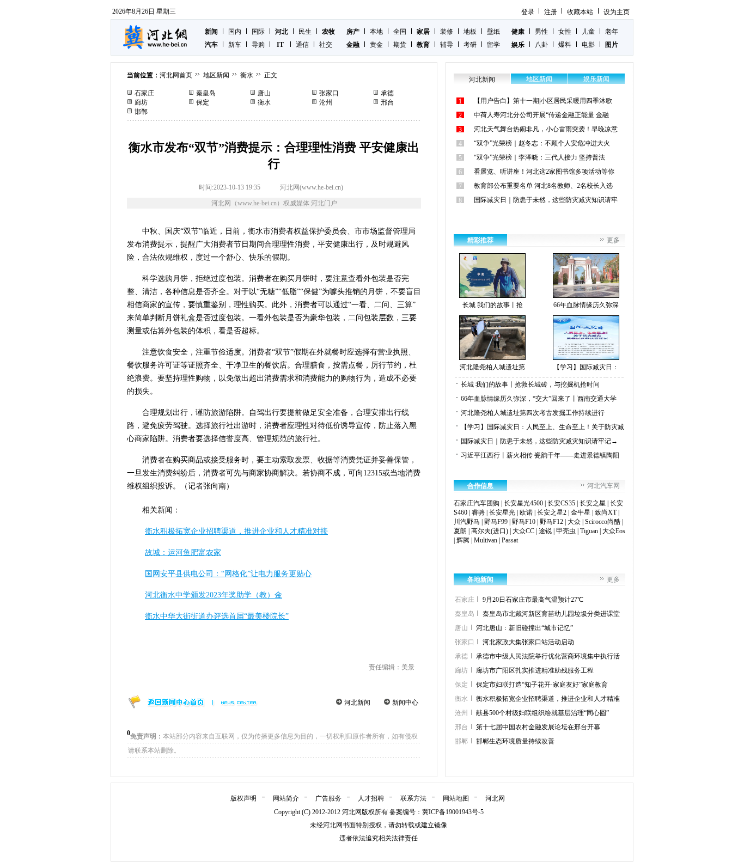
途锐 (545, 531)
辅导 (446, 44)
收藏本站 (580, 12)
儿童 (588, 31)
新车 (234, 44)
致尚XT (606, 512)
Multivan (485, 540)
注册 (550, 12)
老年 (611, 31)
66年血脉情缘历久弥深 (586, 305)
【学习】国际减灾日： (586, 367)
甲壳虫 (566, 531)
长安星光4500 (523, 503)
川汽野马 (467, 522)
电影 (588, 44)
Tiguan (589, 531)
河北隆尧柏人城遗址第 (492, 367)
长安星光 (502, 512)
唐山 (264, 93)
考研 (470, 44)
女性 (564, 31)
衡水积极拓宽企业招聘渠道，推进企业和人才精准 (548, 699)
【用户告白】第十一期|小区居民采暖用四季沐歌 (543, 101)
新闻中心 (405, 702)
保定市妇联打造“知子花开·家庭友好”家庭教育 (542, 684)
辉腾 (462, 540)
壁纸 (493, 31)
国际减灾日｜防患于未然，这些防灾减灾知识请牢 (546, 200)
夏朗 (460, 531)
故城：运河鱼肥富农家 (183, 552)
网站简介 (286, 798)
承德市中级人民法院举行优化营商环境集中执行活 (548, 656)
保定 (202, 102)
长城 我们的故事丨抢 (492, 305)
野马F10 (523, 522)
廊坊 (141, 102)
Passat (510, 540)
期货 (399, 44)
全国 (399, 31)
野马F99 (496, 522)
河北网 (495, 798)
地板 (470, 31)
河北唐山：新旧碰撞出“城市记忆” (524, 628)
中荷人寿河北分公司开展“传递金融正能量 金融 (541, 115)
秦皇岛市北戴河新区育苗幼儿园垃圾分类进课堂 (551, 614)
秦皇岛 (206, 93)
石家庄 (144, 93)
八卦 (541, 44)
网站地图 (456, 798)
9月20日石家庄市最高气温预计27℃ (533, 599)
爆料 (564, 44)
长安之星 (593, 503)
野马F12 (551, 522)
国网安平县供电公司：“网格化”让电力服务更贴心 (228, 574)
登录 (527, 12)
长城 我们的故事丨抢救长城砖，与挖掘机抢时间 (530, 384)
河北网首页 (176, 75)
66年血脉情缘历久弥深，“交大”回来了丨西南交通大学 (539, 398)
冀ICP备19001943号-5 (453, 812)
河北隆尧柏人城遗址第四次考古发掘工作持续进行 (533, 413)
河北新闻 (357, 702)
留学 (493, 44)
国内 (234, 31)
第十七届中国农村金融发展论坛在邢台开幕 (538, 727)
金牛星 (580, 512)
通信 (302, 44)
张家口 (329, 93)
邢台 (387, 102)
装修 (446, 31)
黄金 (376, 44)
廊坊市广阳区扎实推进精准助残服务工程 (535, 670)
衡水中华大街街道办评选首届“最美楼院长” (217, 616)
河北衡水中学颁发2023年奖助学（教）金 (213, 595)
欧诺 (526, 512)
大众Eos (613, 531)
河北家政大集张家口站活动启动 (528, 642)
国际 (258, 31)
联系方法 (413, 798)
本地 (376, 31)
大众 (574, 522)
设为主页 (616, 12)
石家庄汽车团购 (476, 503)
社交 (325, 44)
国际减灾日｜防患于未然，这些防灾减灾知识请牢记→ (539, 441)
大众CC (523, 531)
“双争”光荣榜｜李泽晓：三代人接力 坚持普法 (539, 157)
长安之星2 (551, 512)
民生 (305, 31)
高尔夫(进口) (489, 531)
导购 (258, 44)
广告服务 (328, 798)
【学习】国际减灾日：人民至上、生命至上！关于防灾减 (542, 427)
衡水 (246, 75)
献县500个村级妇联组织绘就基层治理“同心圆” (542, 713)
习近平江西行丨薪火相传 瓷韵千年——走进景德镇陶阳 (540, 455)
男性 (541, 31)
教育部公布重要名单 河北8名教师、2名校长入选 (543, 186)
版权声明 (243, 798)
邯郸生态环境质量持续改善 (515, 741)
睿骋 (478, 512)
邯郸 (141, 111)
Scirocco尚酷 (602, 522)
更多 (613, 240)
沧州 (325, 102)
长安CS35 (561, 503)
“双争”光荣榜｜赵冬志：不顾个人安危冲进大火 (542, 143)
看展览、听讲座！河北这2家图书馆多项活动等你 (544, 171)
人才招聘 (371, 798)
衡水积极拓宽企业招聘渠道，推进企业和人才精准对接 (236, 531)
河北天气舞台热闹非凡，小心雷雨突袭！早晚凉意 (546, 129)
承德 (387, 93)
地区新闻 (216, 75)
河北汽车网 (603, 486)
